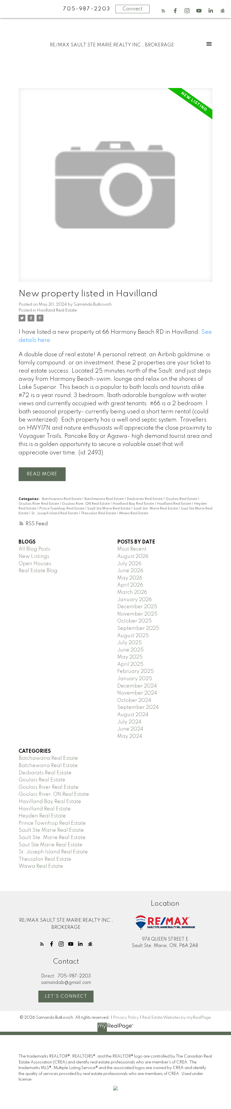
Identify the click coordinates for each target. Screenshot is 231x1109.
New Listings (34, 556)
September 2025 (138, 628)
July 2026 (129, 563)
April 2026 (130, 585)
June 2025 (130, 650)
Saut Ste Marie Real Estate (51, 844)
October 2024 (134, 700)
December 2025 (137, 606)
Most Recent (131, 549)
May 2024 (129, 736)
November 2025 (137, 614)
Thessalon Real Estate (99, 513)
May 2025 (130, 657)
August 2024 (132, 714)
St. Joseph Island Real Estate (55, 513)
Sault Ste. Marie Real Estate (156, 508)
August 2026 (132, 556)
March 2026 (132, 592)
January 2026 (134, 599)
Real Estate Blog (38, 570)
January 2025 (134, 678)
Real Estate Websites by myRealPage (176, 1018)
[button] (163, 10)
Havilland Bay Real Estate (134, 504)
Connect (133, 9)
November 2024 (137, 693)
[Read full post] (116, 188)
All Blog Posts (34, 549)
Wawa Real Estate (133, 513)
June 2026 (130, 570)
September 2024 (138, 707)
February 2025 (135, 671)
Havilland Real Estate (57, 310)
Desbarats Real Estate (145, 499)
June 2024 (130, 729)
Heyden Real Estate (42, 816)
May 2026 (129, 578)
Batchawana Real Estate (62, 499)
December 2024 (137, 686)
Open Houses (35, 563)
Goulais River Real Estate (39, 504)
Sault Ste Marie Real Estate (109, 508)
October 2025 (134, 621)
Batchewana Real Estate (105, 499)
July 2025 (129, 642)
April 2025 (130, 664)
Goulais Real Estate (182, 499)
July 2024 (129, 722)
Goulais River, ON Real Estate (86, 504)
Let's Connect (66, 996)
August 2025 (133, 635)
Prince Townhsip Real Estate (62, 508)
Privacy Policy (126, 1018)
